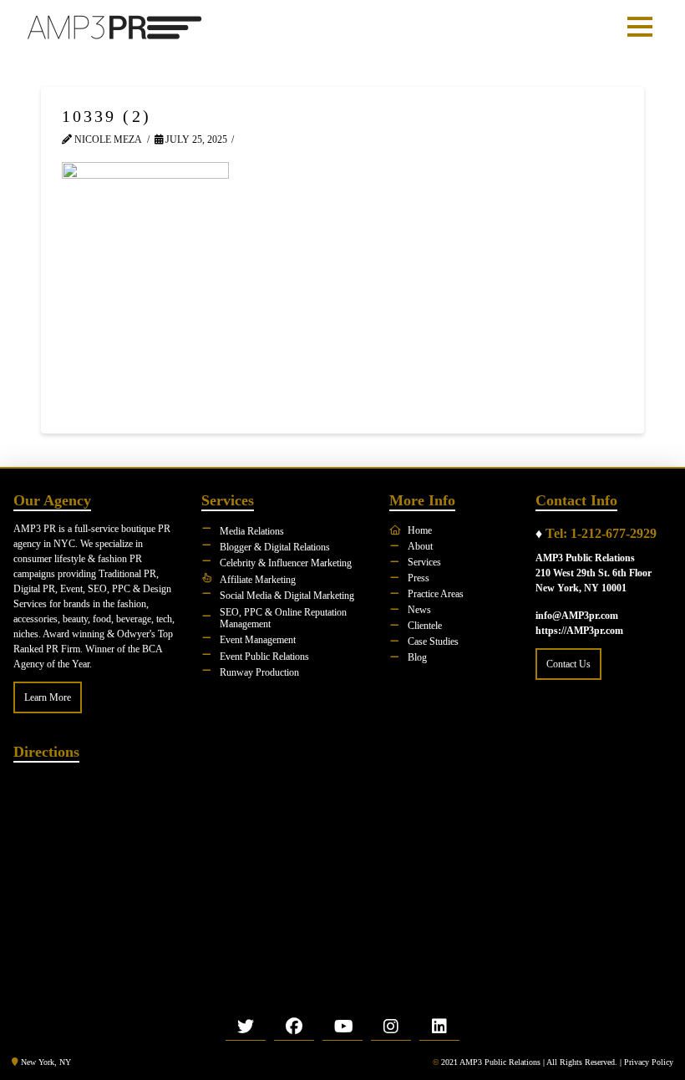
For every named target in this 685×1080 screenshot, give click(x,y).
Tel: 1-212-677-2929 (601, 533)
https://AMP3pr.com (579, 630)
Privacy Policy (648, 1062)
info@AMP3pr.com (576, 615)
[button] (640, 26)
